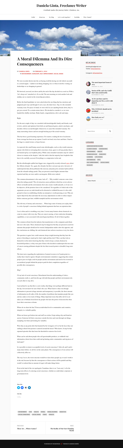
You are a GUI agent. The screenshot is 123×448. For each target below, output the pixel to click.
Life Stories (98, 156)
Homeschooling (92, 154)
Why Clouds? (87, 17)
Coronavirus (103, 148)
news (68, 163)
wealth (51, 414)
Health (100, 151)
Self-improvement (46, 73)
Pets (99, 159)
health (36, 411)
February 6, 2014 (41, 71)
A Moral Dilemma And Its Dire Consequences (44, 61)
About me (42, 17)
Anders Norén (74, 443)
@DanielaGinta (95, 68)
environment (22, 411)
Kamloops (35, 73)
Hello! (33, 17)
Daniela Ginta (24, 71)
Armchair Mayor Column (95, 146)
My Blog (51, 17)
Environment (26, 73)
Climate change (92, 148)
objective (63, 411)
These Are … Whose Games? (27, 429)
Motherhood (91, 159)
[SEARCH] (110, 131)
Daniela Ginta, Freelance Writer (61, 5)
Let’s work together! (64, 17)
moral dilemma (52, 411)
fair (30, 411)
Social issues (58, 73)
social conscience (24, 414)
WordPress (56, 443)
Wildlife (89, 165)
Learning (90, 156)
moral (43, 411)
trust (45, 414)
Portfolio (77, 17)
